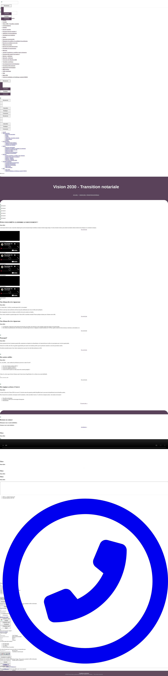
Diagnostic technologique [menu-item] (9, 67)
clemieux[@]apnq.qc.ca (11, 666)
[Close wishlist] (0, 176)
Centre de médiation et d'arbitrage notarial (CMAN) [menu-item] (15, 77)
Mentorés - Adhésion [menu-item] (8, 58)
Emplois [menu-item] (5, 27)
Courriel (14, 670)
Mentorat (5, 50)
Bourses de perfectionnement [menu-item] (10, 46)
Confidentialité (6, 669)
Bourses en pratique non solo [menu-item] (10, 43)
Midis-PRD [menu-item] (5, 75)
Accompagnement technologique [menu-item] (11, 63)
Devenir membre (7, 29)
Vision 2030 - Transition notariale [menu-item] (11, 23)
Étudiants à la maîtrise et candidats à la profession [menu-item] (15, 41)
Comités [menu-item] (5, 22)
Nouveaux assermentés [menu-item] (8, 39)
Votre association (6, 133)
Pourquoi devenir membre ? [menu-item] (10, 31)
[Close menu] (0, 97)
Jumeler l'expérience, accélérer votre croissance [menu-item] (15, 52)
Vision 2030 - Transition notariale (89, 195)
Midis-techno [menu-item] (6, 69)
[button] (84, 229)
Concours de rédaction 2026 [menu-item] (10, 59)
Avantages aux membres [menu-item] (9, 35)
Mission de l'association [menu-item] (10, 134)
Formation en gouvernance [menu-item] (9, 48)
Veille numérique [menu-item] (7, 71)
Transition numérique (8, 61)
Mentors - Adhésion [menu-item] (7, 56)
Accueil (75, 195)
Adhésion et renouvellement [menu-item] (10, 33)
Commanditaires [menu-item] (7, 25)
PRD (4, 73)
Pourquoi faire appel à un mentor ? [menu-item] (11, 54)
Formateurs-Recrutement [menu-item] (9, 65)
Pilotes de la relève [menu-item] (7, 44)
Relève (4, 37)
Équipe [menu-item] (4, 20)
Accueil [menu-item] (4, 132)
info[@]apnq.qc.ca (6, 665)
